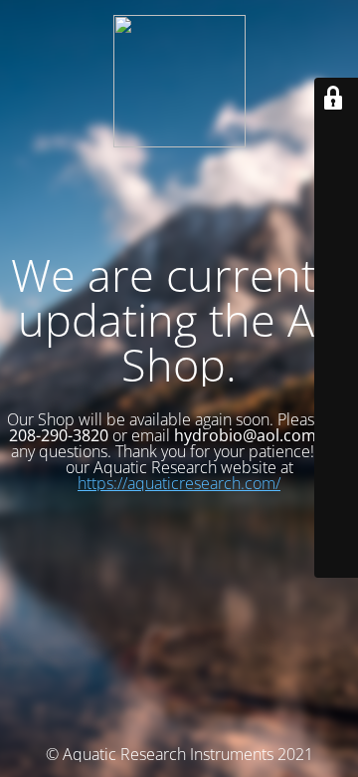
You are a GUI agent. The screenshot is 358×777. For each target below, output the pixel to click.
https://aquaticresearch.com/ (179, 483)
